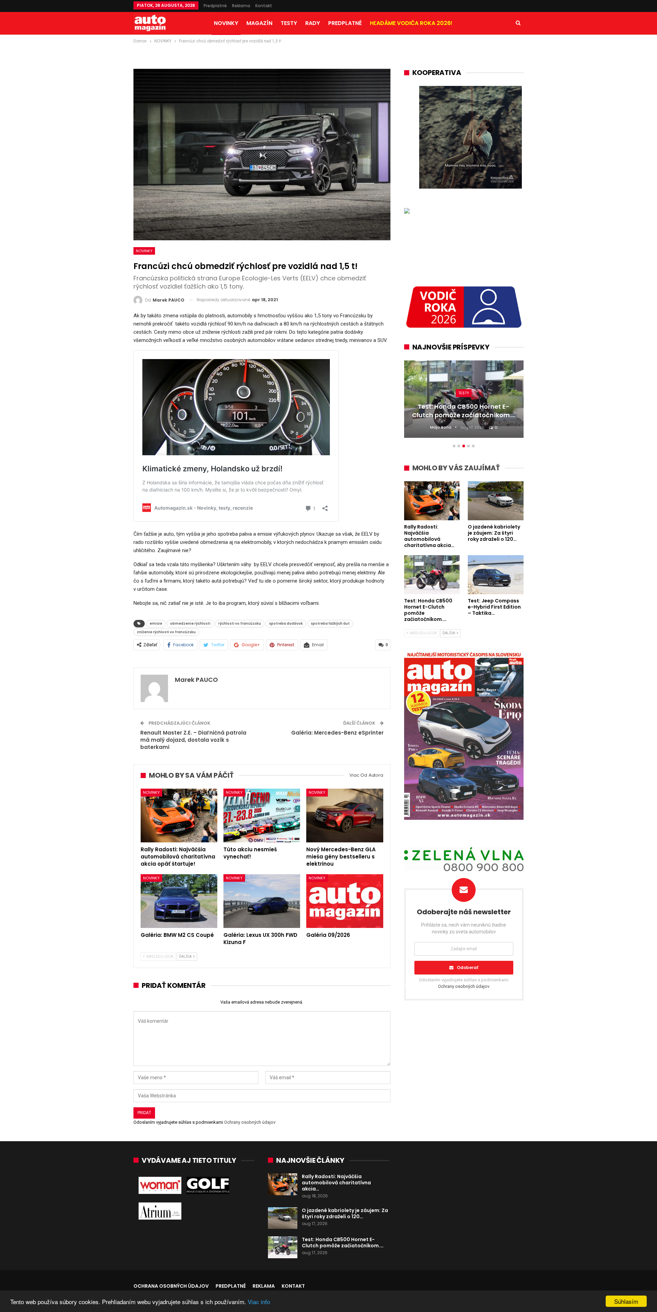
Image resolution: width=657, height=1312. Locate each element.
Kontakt (263, 6)
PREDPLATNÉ (345, 23)
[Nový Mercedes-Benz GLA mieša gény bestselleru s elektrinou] (344, 815)
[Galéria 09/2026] (344, 901)
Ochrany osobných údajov (249, 1122)
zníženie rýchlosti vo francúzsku (166, 632)
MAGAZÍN (259, 23)
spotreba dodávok (286, 623)
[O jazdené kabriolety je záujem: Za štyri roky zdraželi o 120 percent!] (282, 1218)
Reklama (241, 6)
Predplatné (215, 6)
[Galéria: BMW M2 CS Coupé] (179, 901)
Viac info (259, 1301)
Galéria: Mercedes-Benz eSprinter (337, 732)
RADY (312, 23)
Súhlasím (626, 1301)
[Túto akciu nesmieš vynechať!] (261, 815)
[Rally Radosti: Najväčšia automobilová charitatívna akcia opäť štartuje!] (179, 815)
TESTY (289, 23)
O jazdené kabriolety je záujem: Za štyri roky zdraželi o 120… (345, 1213)
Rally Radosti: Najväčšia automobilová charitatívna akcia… (336, 1182)
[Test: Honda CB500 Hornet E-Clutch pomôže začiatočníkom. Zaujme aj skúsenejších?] (282, 1247)
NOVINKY (226, 23)
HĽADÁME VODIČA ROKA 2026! (411, 23)
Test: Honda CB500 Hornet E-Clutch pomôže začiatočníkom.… (343, 1242)
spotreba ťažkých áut (330, 623)
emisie (156, 623)
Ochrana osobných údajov (171, 1286)
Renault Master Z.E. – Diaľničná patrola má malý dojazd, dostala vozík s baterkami (193, 740)
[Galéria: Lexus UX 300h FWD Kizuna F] (261, 901)
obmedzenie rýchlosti (190, 623)
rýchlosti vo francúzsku (239, 623)
